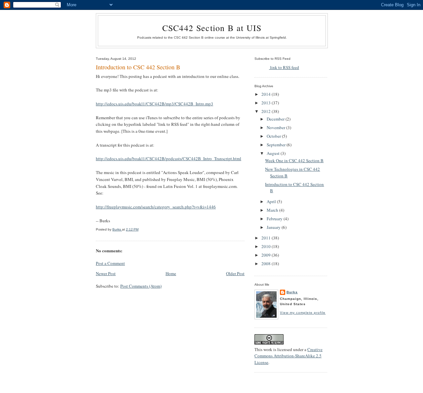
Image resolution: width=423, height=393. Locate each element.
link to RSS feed (284, 67)
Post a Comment (110, 263)
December (276, 119)
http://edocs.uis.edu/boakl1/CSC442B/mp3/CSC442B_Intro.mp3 (154, 104)
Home (171, 273)
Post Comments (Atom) (141, 286)
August (274, 153)
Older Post (235, 273)
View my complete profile (303, 312)
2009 (266, 255)
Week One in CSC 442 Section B (294, 160)
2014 (266, 94)
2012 (266, 111)
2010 (266, 246)
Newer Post (106, 273)
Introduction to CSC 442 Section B (138, 67)
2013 (266, 103)
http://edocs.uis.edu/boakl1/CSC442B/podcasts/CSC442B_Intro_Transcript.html (168, 158)
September (277, 145)
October (274, 136)
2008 (266, 264)
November (276, 127)
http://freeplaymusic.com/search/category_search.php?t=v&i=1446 (156, 207)
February (275, 219)
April (272, 201)
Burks (292, 292)
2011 (266, 238)
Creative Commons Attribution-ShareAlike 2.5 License (288, 355)
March (273, 210)
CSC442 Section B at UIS (212, 27)
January (274, 227)
